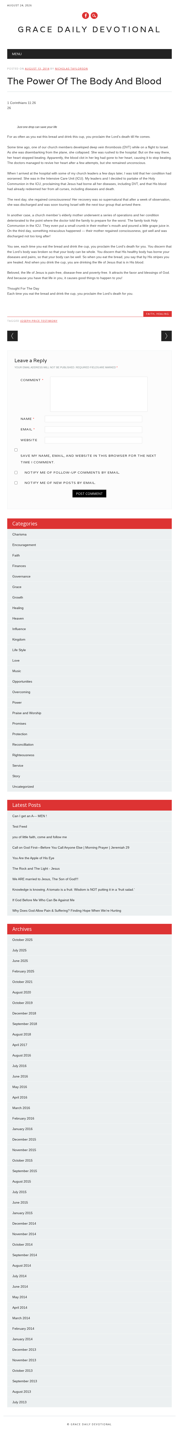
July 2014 (19, 1276)
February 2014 (23, 1328)
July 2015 (19, 1192)
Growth (17, 597)
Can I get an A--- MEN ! (29, 816)
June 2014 (20, 1286)
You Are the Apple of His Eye (33, 858)
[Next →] (166, 336)
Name (27, 419)
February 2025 (23, 971)
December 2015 (24, 1139)
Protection (19, 734)
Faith (150, 313)
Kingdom (18, 639)
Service (17, 765)
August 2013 (21, 1391)
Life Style (19, 650)
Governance (21, 576)
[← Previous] (12, 336)
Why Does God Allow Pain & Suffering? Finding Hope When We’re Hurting (66, 910)
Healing (162, 313)
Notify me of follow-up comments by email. (72, 472)
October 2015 (22, 1160)
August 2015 (21, 1181)
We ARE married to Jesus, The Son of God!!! (45, 879)
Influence (19, 629)
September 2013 (24, 1381)
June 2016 (20, 1076)
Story (16, 776)
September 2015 (24, 1171)
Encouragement (24, 545)
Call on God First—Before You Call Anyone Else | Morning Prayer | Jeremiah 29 (70, 847)
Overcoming (21, 692)
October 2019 (22, 1003)
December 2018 (24, 1013)
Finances (19, 566)
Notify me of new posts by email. (60, 483)
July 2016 (19, 1066)
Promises (19, 723)
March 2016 (21, 1108)
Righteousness (23, 755)
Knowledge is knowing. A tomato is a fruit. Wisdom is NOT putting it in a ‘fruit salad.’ (73, 889)
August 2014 (21, 1265)
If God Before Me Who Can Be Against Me (43, 900)
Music (16, 671)
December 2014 (24, 1223)
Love (16, 660)
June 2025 (20, 961)
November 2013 (24, 1360)
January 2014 (22, 1339)
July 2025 (19, 950)
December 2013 (24, 1349)
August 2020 (21, 992)
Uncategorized (23, 786)
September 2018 (24, 1024)
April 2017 (19, 1045)
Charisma (19, 534)
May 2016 (19, 1087)
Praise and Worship (26, 713)
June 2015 (20, 1202)
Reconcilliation (23, 744)
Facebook (85, 15)
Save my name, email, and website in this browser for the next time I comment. (88, 459)
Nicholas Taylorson (71, 68)
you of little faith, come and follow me (39, 837)
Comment (32, 380)
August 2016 (21, 1055)
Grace (16, 587)
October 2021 (22, 982)
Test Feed (19, 826)
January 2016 (22, 1129)
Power (17, 702)
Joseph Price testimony (39, 321)
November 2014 (24, 1234)
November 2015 (24, 1150)
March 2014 (21, 1318)
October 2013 (22, 1370)
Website (29, 440)
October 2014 (22, 1244)
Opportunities (22, 681)
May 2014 (19, 1297)
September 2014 (24, 1255)
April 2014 (19, 1307)
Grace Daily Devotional (89, 29)
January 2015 (22, 1213)
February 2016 (23, 1118)
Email (28, 429)
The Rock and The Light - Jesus (36, 868)
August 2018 (21, 1034)
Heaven (18, 618)
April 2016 (19, 1097)
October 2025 (22, 940)
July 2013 (19, 1402)
